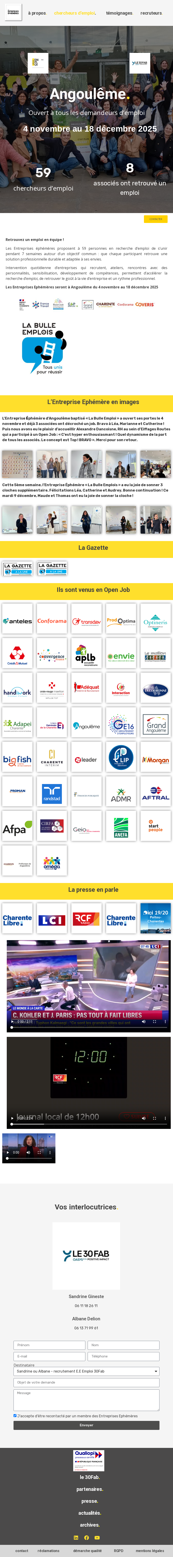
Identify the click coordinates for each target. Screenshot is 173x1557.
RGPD (118, 1551)
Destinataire (24, 1365)
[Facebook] (86, 1538)
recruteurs (152, 13)
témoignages (120, 13)
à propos (37, 13)
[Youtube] (97, 1538)
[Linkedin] (76, 1538)
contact (21, 1551)
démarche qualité (87, 1551)
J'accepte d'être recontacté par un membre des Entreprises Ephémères (77, 1416)
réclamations (48, 1551)
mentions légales (150, 1551)
